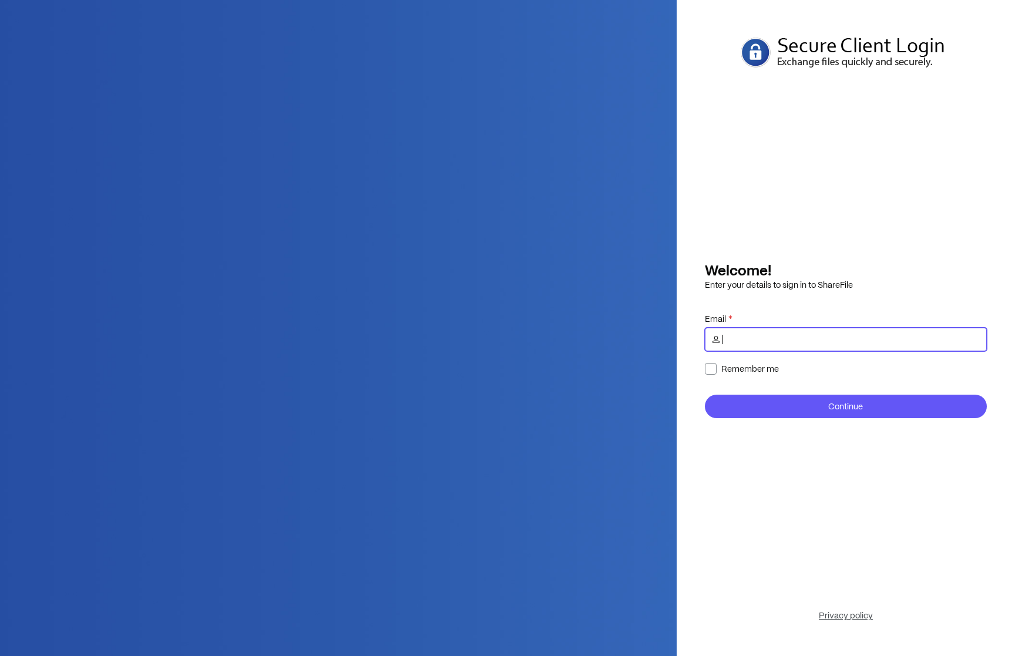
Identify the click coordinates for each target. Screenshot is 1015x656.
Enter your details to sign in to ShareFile (779, 285)
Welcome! (738, 270)
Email (715, 319)
